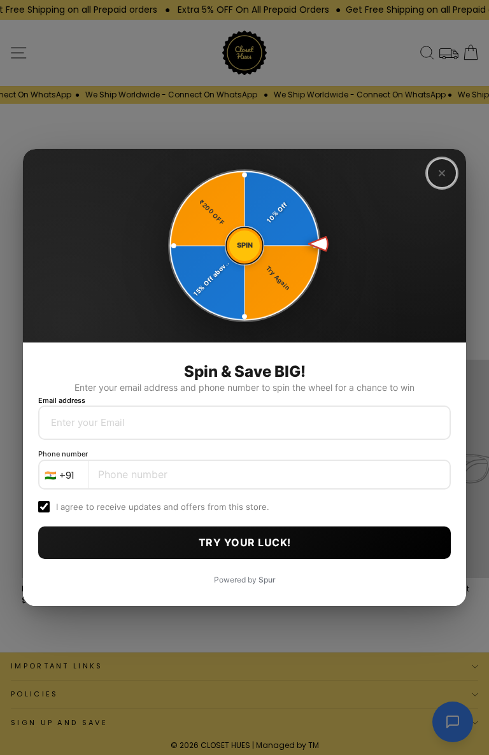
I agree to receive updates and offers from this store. (162, 507)
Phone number (63, 453)
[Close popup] (442, 173)
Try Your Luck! (245, 542)
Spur (267, 579)
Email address (61, 400)
